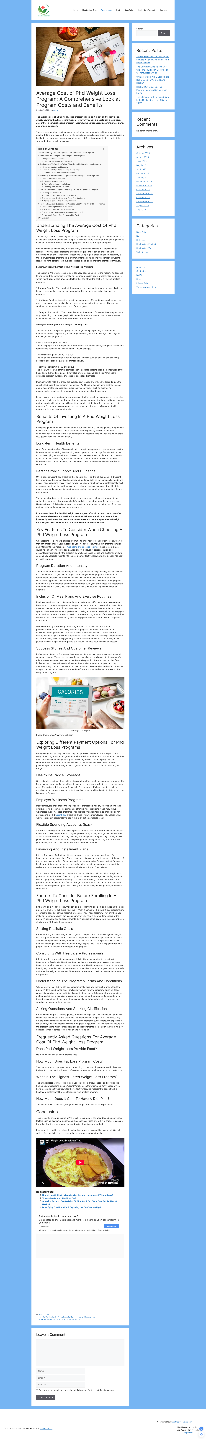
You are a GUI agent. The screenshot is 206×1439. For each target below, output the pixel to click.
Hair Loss (163, 10)
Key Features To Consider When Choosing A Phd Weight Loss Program (70, 164)
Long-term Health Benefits (53, 158)
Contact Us (141, 271)
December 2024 (144, 181)
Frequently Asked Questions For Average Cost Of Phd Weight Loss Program (72, 204)
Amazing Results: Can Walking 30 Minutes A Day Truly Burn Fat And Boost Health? (152, 59)
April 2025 (141, 169)
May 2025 (141, 165)
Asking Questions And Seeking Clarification (61, 201)
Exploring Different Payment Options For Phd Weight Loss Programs (69, 175)
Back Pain (129, 10)
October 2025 (143, 153)
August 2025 (142, 157)
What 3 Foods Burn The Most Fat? (59, 1198)
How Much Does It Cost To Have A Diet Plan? (61, 215)
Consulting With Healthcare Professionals (60, 195)
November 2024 (144, 185)
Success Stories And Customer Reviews (59, 173)
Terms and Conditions (146, 287)
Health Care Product (146, 10)
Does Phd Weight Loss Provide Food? (57, 207)
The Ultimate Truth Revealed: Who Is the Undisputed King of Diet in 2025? (152, 100)
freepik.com (188, 1432)
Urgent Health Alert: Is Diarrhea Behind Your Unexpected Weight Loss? (77, 1195)
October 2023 (143, 197)
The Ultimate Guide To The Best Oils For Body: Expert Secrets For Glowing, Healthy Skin (152, 70)
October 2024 (143, 189)
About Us (140, 267)
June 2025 (141, 161)
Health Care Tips (89, 10)
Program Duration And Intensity (55, 167)
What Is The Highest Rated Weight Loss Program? (63, 212)
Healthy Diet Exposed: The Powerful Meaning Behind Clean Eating (151, 90)
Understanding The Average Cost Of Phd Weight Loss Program (66, 152)
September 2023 (144, 201)
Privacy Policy (142, 283)
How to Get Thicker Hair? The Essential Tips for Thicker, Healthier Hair (67, 1317)
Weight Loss (106, 10)
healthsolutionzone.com (182, 1422)
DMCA (139, 275)
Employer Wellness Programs (55, 181)
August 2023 (142, 206)
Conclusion (44, 218)
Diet (118, 10)
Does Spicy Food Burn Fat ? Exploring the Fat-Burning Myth (71, 1207)
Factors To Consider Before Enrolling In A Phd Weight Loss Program (69, 190)
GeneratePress (46, 1428)
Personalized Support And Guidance (58, 161)
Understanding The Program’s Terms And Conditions (64, 198)
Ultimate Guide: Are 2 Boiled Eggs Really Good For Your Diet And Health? (152, 80)
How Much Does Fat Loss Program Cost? (59, 209)
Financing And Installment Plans (56, 187)
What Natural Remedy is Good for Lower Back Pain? (60, 1319)
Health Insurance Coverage (54, 178)
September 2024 (144, 193)
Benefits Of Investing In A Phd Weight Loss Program (62, 156)
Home (75, 10)
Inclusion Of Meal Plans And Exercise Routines (62, 170)
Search (139, 29)
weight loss (60, 815)
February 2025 (143, 173)
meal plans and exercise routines (82, 547)
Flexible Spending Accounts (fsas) (57, 184)
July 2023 (141, 210)
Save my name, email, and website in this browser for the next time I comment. (77, 1390)
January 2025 (142, 177)
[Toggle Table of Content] (102, 149)
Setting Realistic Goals (52, 193)
